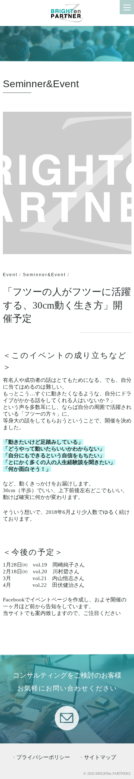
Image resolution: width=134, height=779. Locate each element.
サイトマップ (100, 757)
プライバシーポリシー (43, 757)
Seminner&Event (44, 274)
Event (10, 274)
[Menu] (127, 7)
